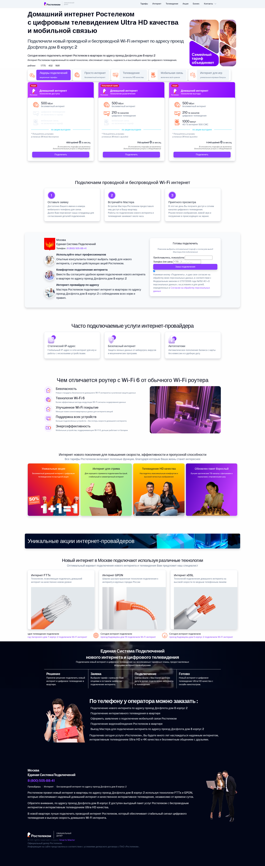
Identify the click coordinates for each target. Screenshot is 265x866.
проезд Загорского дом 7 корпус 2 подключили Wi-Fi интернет (47, 637)
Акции (185, 3)
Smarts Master (67, 840)
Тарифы (144, 3)
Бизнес (196, 3)
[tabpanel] (132, 123)
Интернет (156, 3)
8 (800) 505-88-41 (77, 248)
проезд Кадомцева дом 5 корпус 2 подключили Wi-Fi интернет (193, 637)
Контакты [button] (208, 3)
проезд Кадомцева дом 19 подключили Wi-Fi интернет (120, 637)
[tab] (53, 75)
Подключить (61, 154)
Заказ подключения (185, 266)
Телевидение (172, 3)
